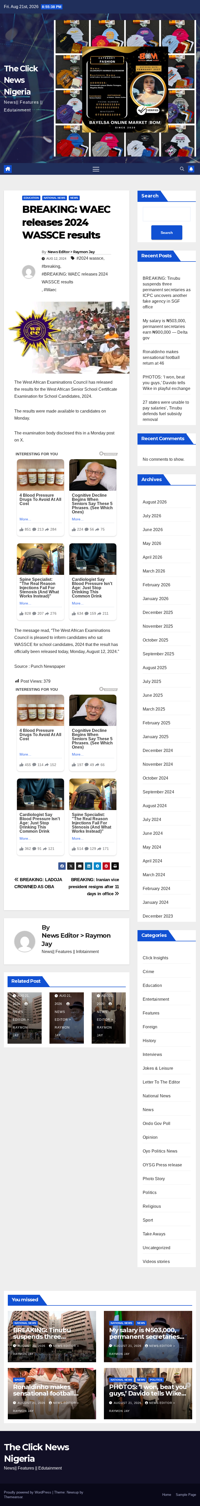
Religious (152, 1206)
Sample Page (186, 1495)
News (74, 197)
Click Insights (155, 958)
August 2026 (155, 502)
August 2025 (155, 667)
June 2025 (153, 695)
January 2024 (155, 902)
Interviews (152, 1054)
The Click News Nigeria (21, 80)
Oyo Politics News (160, 1151)
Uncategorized (157, 1248)
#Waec (50, 290)
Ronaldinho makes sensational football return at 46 (161, 357)
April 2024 (152, 861)
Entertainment (156, 999)
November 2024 (158, 764)
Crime (148, 971)
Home (166, 1495)
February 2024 (157, 888)
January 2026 (155, 598)
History (149, 1040)
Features (151, 1013)
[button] (182, 169)
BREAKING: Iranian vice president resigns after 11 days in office (93, 886)
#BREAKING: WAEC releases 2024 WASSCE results (75, 278)
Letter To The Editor (161, 1082)
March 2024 (154, 875)
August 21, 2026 (32, 1345)
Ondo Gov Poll (157, 1123)
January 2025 (155, 737)
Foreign (150, 1027)
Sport (148, 1220)
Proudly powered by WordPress (28, 1492)
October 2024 (155, 778)
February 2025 (157, 723)
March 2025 (154, 709)
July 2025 (152, 681)
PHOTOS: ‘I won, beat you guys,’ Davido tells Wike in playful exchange (166, 383)
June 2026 (153, 529)
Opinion (150, 1137)
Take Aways (154, 1234)
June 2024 (153, 833)
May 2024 (152, 847)
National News (54, 197)
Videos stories (156, 1261)
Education (31, 197)
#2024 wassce (90, 258)
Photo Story (154, 1179)
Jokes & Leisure (158, 1068)
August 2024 (155, 806)
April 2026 (152, 557)
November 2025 (158, 626)
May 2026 (152, 543)
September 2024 (158, 792)
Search (150, 196)
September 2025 (158, 654)
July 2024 (152, 819)
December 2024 (158, 750)
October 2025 (155, 640)
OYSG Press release (162, 1165)
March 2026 (154, 571)
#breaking (51, 266)
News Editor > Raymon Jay (71, 252)
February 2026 (157, 585)
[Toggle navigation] (96, 169)
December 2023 (158, 916)
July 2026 (152, 516)
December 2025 (158, 612)
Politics (150, 1192)
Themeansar (13, 1497)
